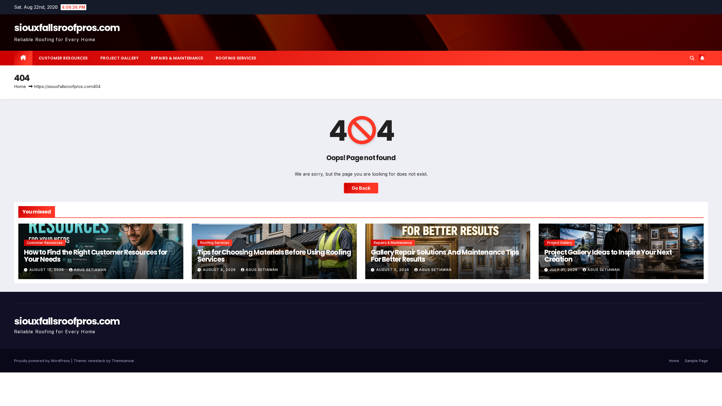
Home (20, 86)
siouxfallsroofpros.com (67, 27)
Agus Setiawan (90, 270)
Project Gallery (119, 58)
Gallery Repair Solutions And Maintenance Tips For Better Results (445, 256)
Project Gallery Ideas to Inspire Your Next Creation (608, 256)
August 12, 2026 (47, 270)
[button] (692, 58)
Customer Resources (63, 58)
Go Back (361, 188)
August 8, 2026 (220, 270)
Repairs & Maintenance (177, 58)
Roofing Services (236, 58)
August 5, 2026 (393, 270)
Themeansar (123, 360)
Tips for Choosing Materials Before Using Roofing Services (274, 256)
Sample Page (696, 360)
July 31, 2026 (564, 270)
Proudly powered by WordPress (42, 360)
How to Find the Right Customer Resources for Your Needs (95, 256)
